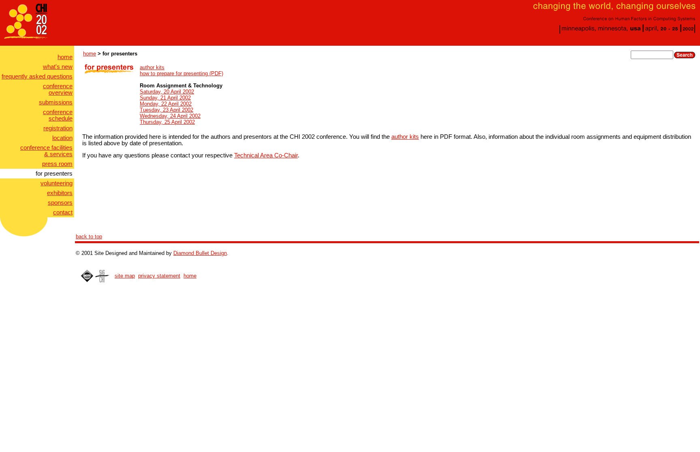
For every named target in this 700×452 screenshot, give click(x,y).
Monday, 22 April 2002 (166, 104)
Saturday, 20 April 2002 (167, 92)
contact (63, 212)
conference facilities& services (46, 150)
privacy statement (159, 276)
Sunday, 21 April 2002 (165, 98)
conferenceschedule (58, 115)
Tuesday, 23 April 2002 (166, 110)
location (62, 138)
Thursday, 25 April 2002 (167, 122)
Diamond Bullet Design (200, 253)
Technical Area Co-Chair (266, 155)
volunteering (57, 183)
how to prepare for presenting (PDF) (181, 73)
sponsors (60, 202)
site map (125, 276)
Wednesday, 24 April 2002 (170, 116)
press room (57, 164)
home (65, 57)
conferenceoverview (58, 89)
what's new (58, 67)
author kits (152, 67)
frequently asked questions (37, 76)
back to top (89, 236)
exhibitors (60, 193)
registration (58, 128)
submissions (56, 102)
